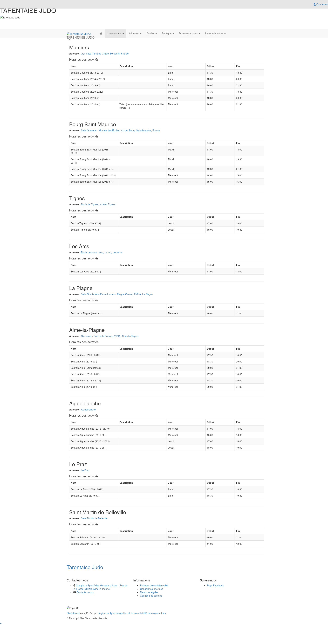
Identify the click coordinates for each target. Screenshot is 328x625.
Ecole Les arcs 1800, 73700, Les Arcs (101, 252)
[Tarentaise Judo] (79, 33)
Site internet (73, 613)
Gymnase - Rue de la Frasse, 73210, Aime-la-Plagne (109, 336)
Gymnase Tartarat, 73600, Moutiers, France (105, 53)
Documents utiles (188, 33)
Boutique (167, 33)
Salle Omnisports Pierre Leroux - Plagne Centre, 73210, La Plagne (117, 294)
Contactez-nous (85, 592)
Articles (151, 33)
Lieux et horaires (214, 33)
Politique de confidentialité (154, 585)
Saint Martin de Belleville (94, 518)
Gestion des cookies (151, 595)
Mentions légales (149, 592)
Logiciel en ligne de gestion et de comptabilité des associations (132, 613)
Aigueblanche (88, 409)
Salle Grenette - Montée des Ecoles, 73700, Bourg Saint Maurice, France (120, 130)
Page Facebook (215, 585)
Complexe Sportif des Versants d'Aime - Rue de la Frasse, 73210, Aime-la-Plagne (100, 587)
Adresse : (74, 53)
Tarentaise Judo (85, 567)
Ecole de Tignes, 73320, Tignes (98, 204)
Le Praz (85, 470)
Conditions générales (151, 588)
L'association (114, 33)
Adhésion (134, 33)
